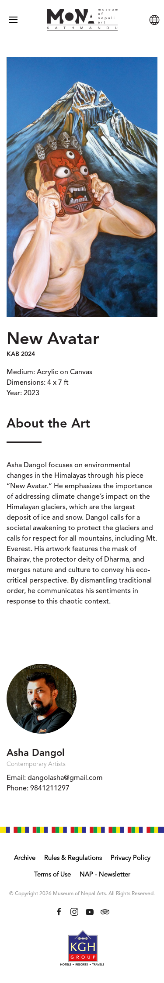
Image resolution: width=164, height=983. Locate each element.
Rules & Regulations (73, 858)
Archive (24, 858)
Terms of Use (52, 875)
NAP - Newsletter (105, 875)
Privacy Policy (130, 858)
